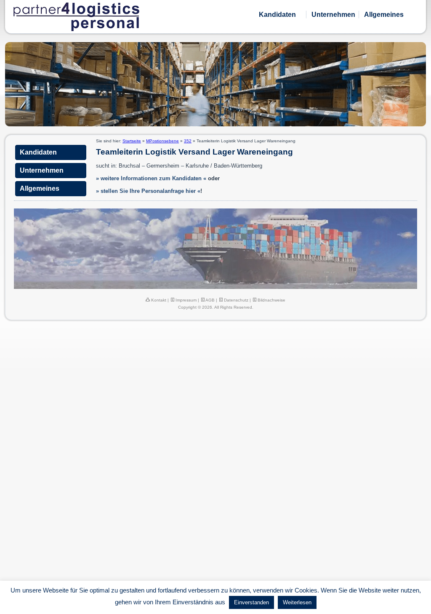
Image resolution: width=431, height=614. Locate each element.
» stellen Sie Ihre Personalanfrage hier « (148, 191)
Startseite (131, 141)
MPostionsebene (162, 141)
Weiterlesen (297, 602)
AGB (210, 300)
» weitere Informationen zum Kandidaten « (151, 178)
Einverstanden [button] (251, 602)
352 (188, 141)
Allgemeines (384, 14)
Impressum (185, 300)
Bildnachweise (270, 300)
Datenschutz (235, 300)
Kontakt (158, 300)
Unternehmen (333, 14)
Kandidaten (277, 14)
